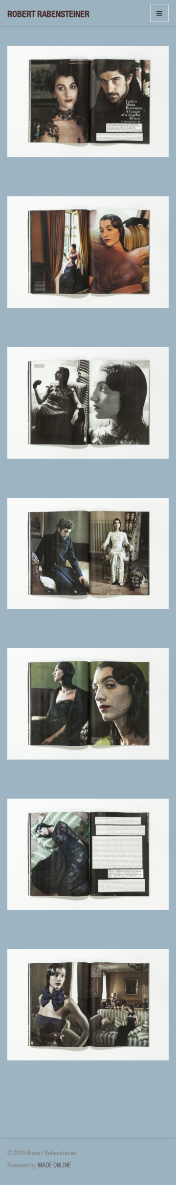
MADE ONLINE (54, 1165)
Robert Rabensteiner (48, 14)
